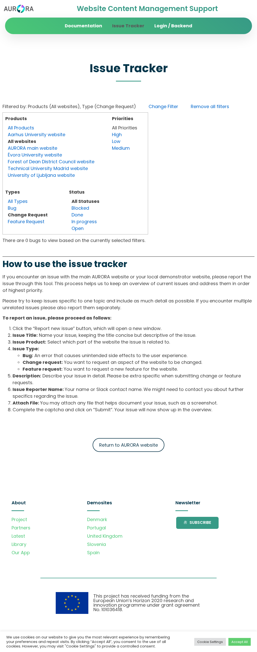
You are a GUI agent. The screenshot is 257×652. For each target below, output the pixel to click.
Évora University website (35, 155)
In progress (84, 221)
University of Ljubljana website (41, 175)
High (117, 134)
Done (77, 215)
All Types (18, 201)
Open (78, 228)
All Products (21, 128)
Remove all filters (210, 106)
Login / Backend (173, 26)
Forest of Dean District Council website (51, 161)
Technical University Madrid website (48, 168)
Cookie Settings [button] (210, 641)
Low (116, 141)
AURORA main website (32, 148)
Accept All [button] (239, 641)
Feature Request (26, 221)
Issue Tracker (128, 26)
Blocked (80, 208)
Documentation (83, 26)
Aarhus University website (36, 134)
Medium (121, 148)
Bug (12, 208)
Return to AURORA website (128, 445)
